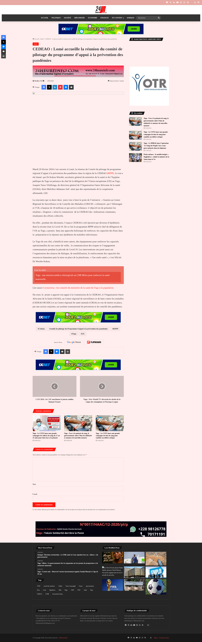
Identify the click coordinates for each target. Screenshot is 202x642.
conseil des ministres (49, 586)
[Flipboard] (94, 342)
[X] (128, 625)
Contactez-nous (164, 638)
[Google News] (74, 342)
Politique (56, 18)
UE (83, 334)
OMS (72, 590)
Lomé (44, 590)
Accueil (44, 18)
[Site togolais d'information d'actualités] (101, 10)
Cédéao (42, 329)
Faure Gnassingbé (71, 586)
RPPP (115, 329)
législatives (52, 590)
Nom (34, 484)
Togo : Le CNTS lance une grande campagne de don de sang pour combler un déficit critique (108, 436)
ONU (79, 590)
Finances (104, 18)
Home (156, 638)
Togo (74, 334)
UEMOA (39, 594)
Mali (60, 590)
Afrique (130, 18)
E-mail (35, 494)
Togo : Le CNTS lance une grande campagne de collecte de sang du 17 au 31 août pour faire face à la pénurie (46, 436)
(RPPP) (110, 173)
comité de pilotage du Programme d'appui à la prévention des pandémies (79, 329)
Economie (92, 18)
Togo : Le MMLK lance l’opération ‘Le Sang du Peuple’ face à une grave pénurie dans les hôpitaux (156, 145)
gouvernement (90, 586)
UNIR (47, 594)
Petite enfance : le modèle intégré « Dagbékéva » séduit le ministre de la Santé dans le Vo (156, 157)
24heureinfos (63, 638)
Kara (38, 590)
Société (67, 18)
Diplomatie (79, 18)
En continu (117, 18)
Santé (42, 39)
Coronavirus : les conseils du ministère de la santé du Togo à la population (78, 287)
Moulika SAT (38, 81)
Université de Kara (57, 594)
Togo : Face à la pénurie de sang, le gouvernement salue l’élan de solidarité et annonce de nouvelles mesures (78, 436)
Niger (66, 590)
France (81, 586)
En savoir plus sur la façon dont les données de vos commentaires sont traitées (90, 509)
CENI (38, 586)
